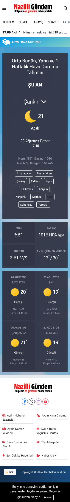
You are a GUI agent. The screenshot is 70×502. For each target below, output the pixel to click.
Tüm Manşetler (50, 442)
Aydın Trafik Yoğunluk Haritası (47, 431)
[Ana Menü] (4, 8)
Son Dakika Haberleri (19, 455)
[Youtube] (45, 401)
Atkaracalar (24, 173)
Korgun (43, 189)
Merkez (36, 196)
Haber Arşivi (49, 455)
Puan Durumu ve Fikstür (14, 444)
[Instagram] (38, 401)
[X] (32, 401)
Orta (50, 196)
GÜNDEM (8, 22)
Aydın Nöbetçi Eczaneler (13, 417)
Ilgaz (49, 181)
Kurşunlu (21, 196)
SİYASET (53, 22)
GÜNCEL (24, 22)
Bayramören (44, 173)
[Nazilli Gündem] (35, 8)
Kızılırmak (27, 189)
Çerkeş (21, 181)
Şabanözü (26, 204)
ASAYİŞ (38, 22)
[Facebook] (25, 401)
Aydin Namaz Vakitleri (13, 431)
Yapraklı (43, 204)
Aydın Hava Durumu (54, 415)
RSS (11, 472)
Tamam (48, 497)
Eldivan (35, 181)
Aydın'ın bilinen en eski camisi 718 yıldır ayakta (35, 32)
